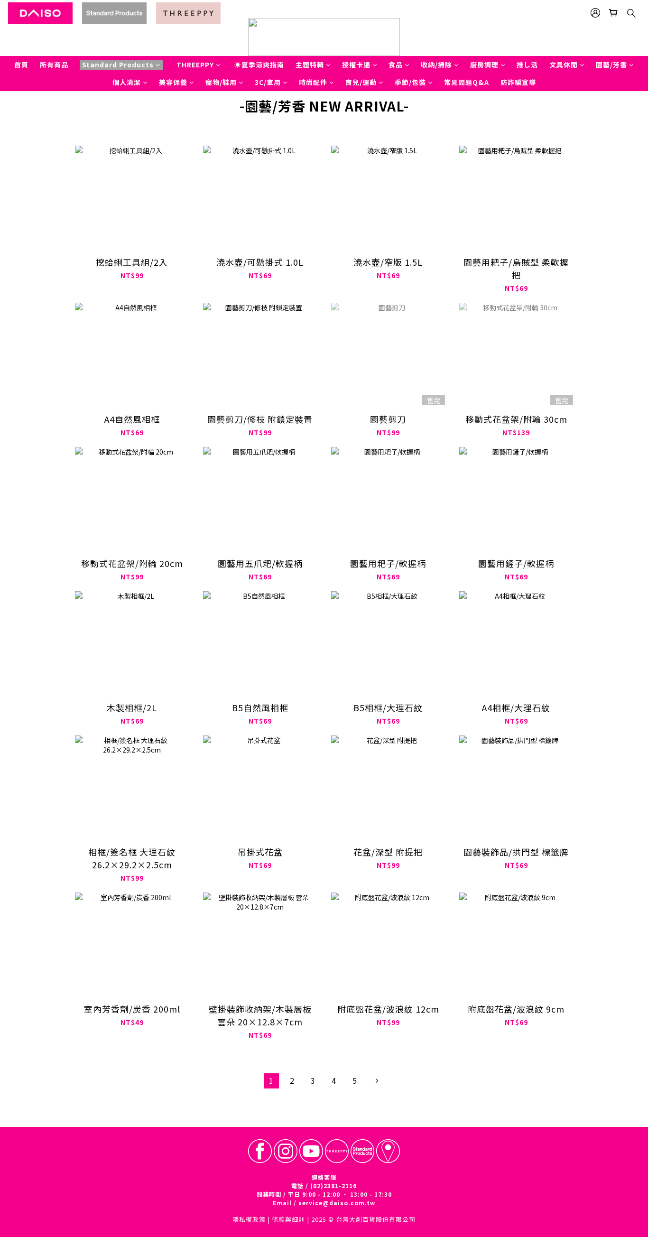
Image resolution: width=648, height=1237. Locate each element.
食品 (396, 64)
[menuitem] (271, 1080)
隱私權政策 (249, 1219)
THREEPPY (195, 64)
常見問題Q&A (466, 82)
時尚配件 (313, 82)
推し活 (527, 64)
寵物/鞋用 (221, 82)
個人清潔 (126, 82)
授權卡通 (356, 64)
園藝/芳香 (611, 64)
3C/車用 (268, 82)
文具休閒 (563, 64)
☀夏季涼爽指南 (259, 64)
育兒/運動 (361, 82)
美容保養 (173, 82)
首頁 (21, 64)
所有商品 (54, 64)
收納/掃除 (436, 64)
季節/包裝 (410, 82)
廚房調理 (484, 64)
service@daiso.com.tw (336, 1203)
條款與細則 (288, 1219)
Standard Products (118, 64)
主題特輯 (310, 64)
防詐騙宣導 (518, 82)
